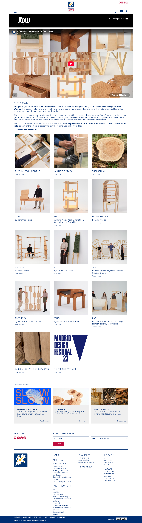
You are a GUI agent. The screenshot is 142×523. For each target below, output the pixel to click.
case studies (83, 460)
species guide (58, 466)
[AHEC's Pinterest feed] (124, 2)
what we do (109, 471)
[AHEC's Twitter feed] (15, 438)
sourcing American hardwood (60, 474)
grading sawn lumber (62, 470)
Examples (84, 455)
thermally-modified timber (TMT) (64, 478)
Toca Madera (60, 409)
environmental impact (62, 496)
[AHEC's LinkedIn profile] (127, 2)
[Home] (21, 460)
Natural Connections (101, 409)
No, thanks (121, 519)
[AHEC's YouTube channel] (120, 2)
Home (56, 455)
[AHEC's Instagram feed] (122, 2)
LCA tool (56, 503)
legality (56, 492)
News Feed (85, 466)
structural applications (62, 481)
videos (107, 458)
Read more (19, 174)
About (108, 468)
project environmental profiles (62, 508)
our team (108, 476)
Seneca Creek (58, 512)
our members (110, 480)
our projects (83, 458)
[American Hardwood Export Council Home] (71, 7)
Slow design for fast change (27, 409)
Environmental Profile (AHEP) (62, 500)
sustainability (58, 494)
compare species (60, 468)
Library (109, 455)
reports (107, 464)
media (55, 514)
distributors (109, 478)
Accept (111, 519)
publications (109, 462)
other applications (86, 462)
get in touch (109, 474)
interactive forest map (62, 505)
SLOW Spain (111, 18)
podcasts (108, 460)
